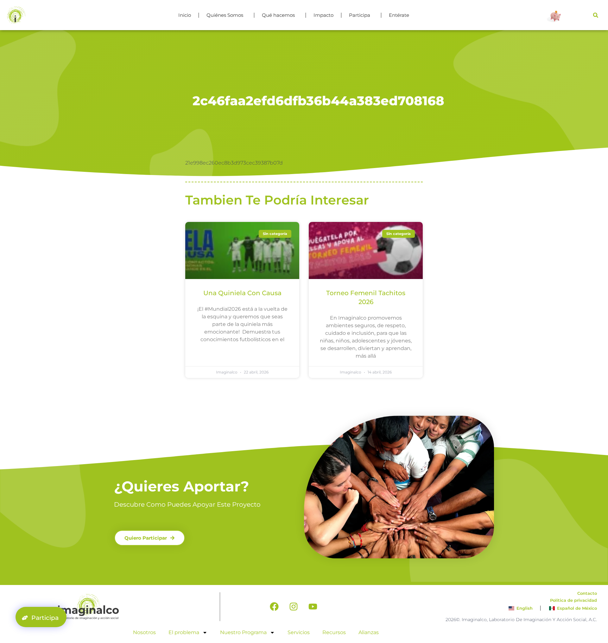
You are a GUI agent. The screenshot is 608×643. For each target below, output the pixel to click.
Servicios (299, 632)
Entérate (399, 15)
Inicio (184, 15)
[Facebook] (274, 606)
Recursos (334, 632)
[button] (595, 15)
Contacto (587, 593)
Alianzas (368, 632)
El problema (183, 632)
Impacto (323, 15)
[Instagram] (293, 606)
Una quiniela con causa (242, 293)
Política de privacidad (573, 600)
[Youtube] (313, 606)
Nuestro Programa (243, 632)
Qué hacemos (278, 15)
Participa (359, 15)
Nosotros (144, 632)
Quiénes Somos (224, 15)
